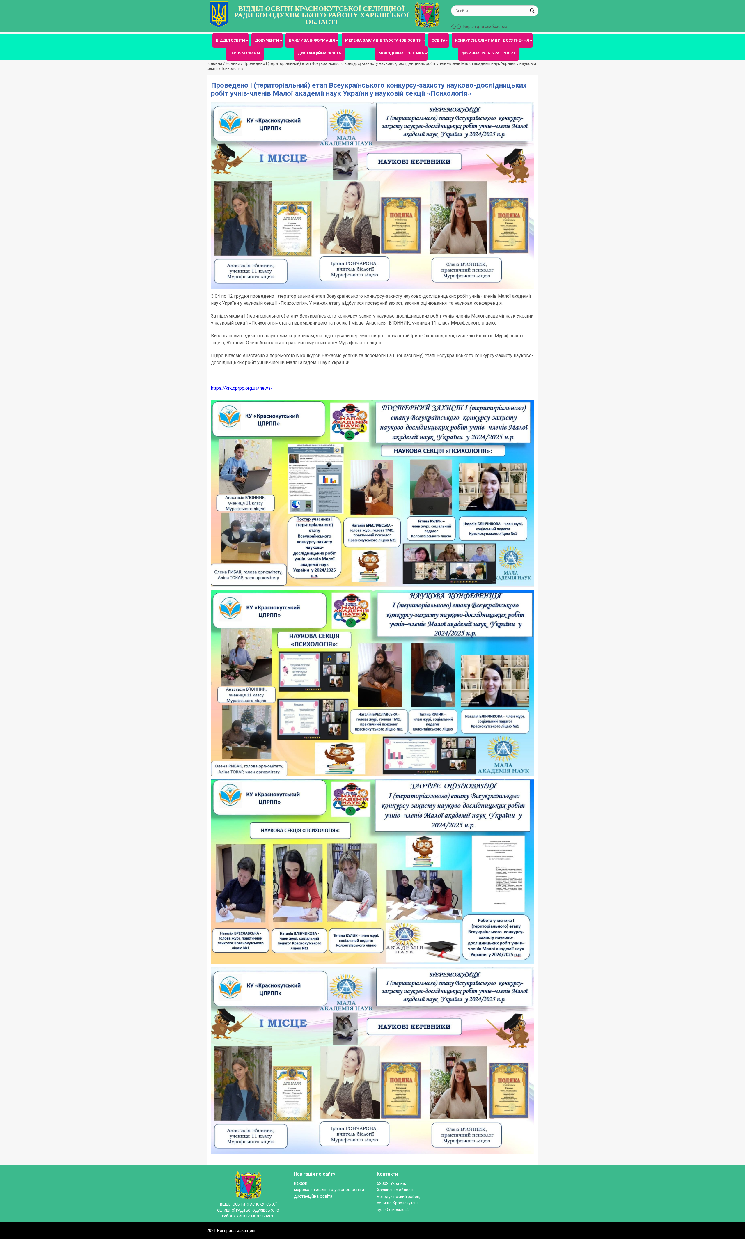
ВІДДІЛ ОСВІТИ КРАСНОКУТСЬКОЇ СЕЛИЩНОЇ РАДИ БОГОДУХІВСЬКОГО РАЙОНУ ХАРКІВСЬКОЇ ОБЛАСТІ (321, 15)
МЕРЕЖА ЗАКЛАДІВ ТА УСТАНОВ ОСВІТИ (383, 40)
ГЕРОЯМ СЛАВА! (245, 53)
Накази (300, 1183)
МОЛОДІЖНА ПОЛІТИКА (401, 53)
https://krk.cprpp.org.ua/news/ (242, 388)
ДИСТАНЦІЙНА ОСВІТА (319, 53)
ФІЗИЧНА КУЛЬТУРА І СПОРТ (488, 53)
